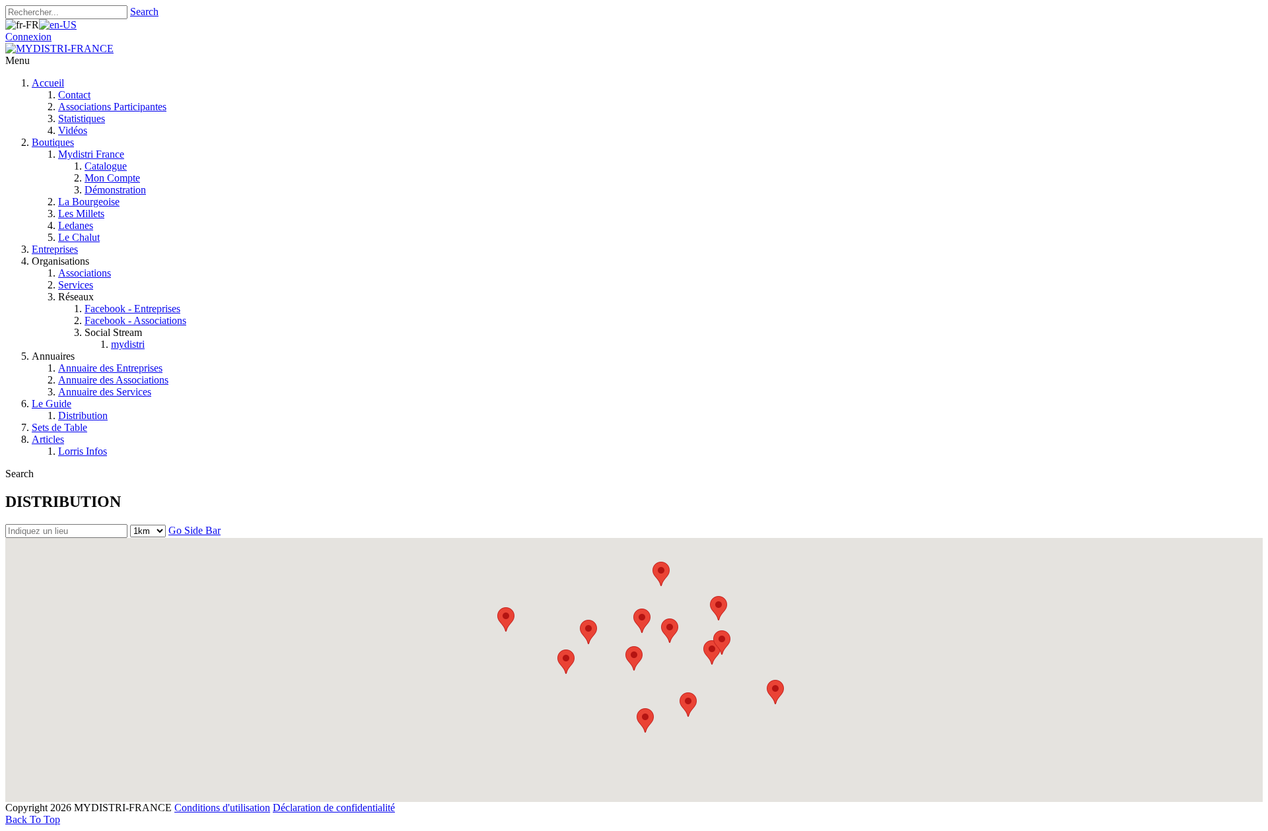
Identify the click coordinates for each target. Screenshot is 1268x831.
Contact (74, 94)
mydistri (128, 344)
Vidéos (72, 130)
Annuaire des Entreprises (110, 368)
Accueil (48, 82)
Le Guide (51, 403)
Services (75, 284)
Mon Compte (112, 177)
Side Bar (202, 530)
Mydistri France (91, 154)
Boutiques (53, 142)
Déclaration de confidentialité (334, 807)
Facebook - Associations (135, 320)
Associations (84, 273)
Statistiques (81, 118)
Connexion (28, 36)
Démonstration (115, 189)
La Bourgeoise (89, 201)
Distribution (83, 415)
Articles (48, 439)
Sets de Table (59, 427)
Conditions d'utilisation (222, 807)
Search (144, 11)
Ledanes (75, 225)
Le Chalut (79, 237)
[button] (661, 574)
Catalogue (106, 166)
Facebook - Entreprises (132, 308)
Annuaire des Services (104, 391)
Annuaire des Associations (113, 379)
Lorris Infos (82, 451)
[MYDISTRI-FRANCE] (59, 48)
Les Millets (81, 213)
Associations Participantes (112, 106)
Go (176, 530)
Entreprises (55, 249)
